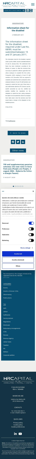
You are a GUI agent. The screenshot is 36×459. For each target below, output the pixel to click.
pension (5, 335)
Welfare (5, 352)
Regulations (7, 322)
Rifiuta (18, 266)
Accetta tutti (18, 254)
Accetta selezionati (18, 260)
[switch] (31, 228)
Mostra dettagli (25, 248)
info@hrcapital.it (20, 413)
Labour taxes (7, 342)
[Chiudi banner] (33, 191)
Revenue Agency (8, 338)
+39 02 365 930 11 (19, 411)
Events (5, 288)
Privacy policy (18, 423)
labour (5, 311)
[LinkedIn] (22, 142)
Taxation (6, 345)
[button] (13, 186)
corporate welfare (8, 355)
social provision (8, 318)
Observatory (18, 23)
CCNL (5, 332)
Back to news (19, 133)
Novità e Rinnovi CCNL (10, 291)
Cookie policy (18, 425)
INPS (4, 308)
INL (4, 348)
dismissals (6, 325)
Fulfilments (11, 121)
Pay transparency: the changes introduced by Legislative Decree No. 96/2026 (17, 274)
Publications (7, 298)
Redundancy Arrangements (11, 328)
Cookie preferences (18, 427)
